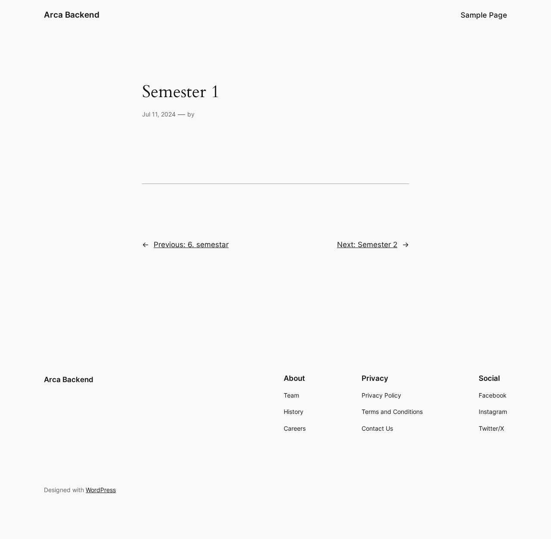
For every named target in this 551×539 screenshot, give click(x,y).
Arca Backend (71, 14)
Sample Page (484, 15)
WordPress (101, 489)
